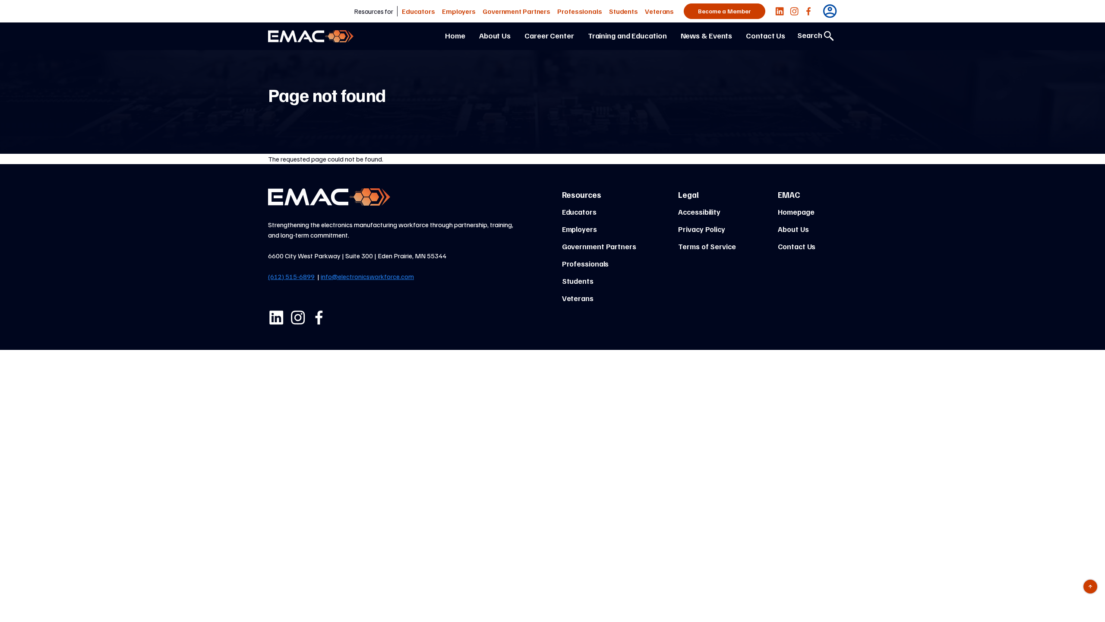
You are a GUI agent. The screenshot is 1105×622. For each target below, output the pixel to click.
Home (455, 35)
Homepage (796, 211)
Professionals (579, 11)
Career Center (549, 35)
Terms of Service (707, 246)
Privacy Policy (701, 229)
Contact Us (765, 35)
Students (623, 11)
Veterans (659, 11)
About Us (495, 35)
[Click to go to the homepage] (311, 36)
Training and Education (627, 35)
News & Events (706, 35)
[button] (779, 11)
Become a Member (724, 11)
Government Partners (516, 11)
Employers (459, 11)
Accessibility (699, 211)
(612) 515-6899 (291, 276)
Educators (418, 11)
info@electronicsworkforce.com (367, 276)
